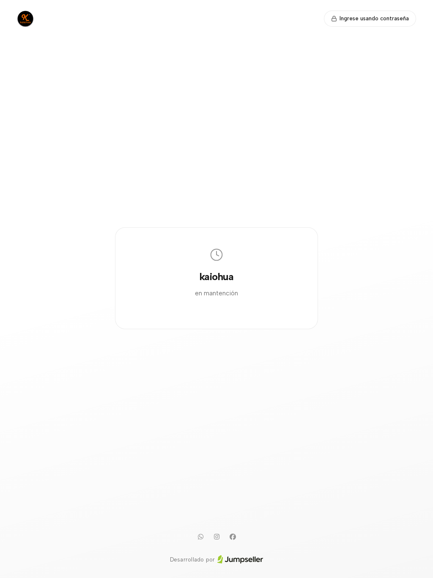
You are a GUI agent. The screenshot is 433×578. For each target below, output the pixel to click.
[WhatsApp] (200, 537)
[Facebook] (232, 537)
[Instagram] (216, 537)
